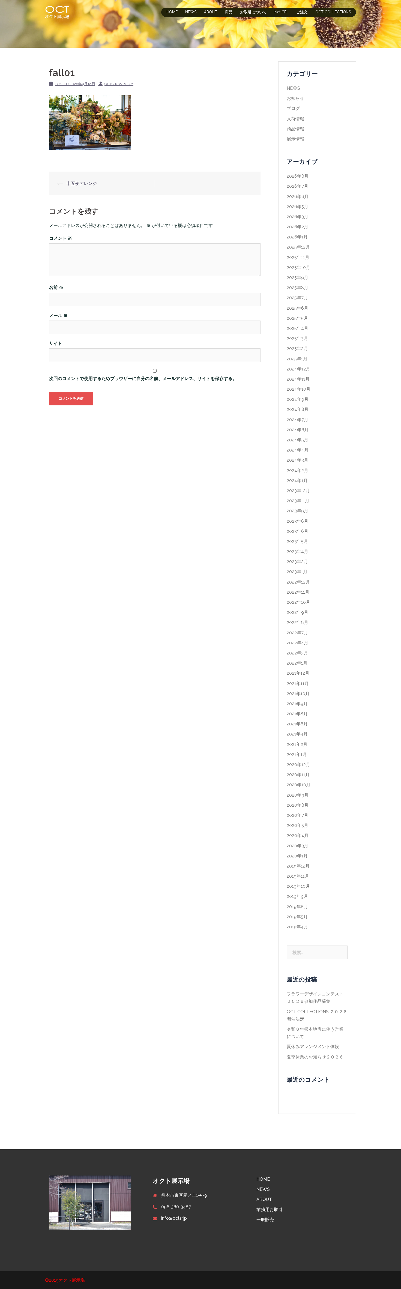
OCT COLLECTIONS (333, 12)
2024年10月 (298, 389)
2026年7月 (297, 186)
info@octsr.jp (174, 1218)
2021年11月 (298, 683)
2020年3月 (297, 845)
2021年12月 (298, 673)
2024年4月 (298, 450)
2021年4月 (297, 734)
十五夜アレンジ (81, 183)
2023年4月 (297, 551)
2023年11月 (298, 500)
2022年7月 (297, 632)
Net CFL (281, 12)
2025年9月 (297, 277)
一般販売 (265, 1219)
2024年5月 (297, 439)
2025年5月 (297, 318)
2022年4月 (297, 642)
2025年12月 (298, 247)
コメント (60, 238)
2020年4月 (298, 835)
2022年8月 (297, 622)
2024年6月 (298, 429)
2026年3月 (297, 216)
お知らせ (295, 98)
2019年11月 (298, 876)
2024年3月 (297, 460)
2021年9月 (297, 703)
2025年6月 (297, 308)
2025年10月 (298, 267)
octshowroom (118, 84)
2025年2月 (297, 348)
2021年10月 (298, 693)
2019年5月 (297, 916)
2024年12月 (298, 369)
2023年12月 (298, 490)
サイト (55, 343)
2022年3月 (297, 653)
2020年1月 (297, 856)
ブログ (293, 108)
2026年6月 (298, 196)
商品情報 (295, 128)
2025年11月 (298, 257)
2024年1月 (297, 480)
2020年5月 (297, 825)
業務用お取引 (269, 1209)
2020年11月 (298, 774)
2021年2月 (297, 744)
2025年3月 (297, 338)
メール (58, 315)
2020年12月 (298, 764)
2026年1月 (297, 237)
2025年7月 (297, 297)
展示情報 (295, 139)
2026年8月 (298, 176)
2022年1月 (297, 663)
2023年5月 (297, 541)
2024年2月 (297, 470)
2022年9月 (297, 612)
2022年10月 (298, 602)
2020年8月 (298, 805)
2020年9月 (298, 795)
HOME (172, 12)
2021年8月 (297, 713)
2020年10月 (298, 784)
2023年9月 (297, 510)
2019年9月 (297, 896)
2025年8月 (297, 287)
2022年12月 (298, 582)
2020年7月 (297, 815)
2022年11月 (298, 592)
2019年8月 (297, 906)
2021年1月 (297, 754)
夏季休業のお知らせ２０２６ (315, 1057)
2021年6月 (297, 723)
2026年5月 (297, 206)
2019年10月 (298, 886)
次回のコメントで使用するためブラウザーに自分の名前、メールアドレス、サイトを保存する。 (143, 378)
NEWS (190, 12)
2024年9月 (298, 399)
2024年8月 (298, 409)
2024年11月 (298, 379)
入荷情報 (295, 118)
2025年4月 (297, 328)
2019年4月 (297, 926)
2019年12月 (298, 866)
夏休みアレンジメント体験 (313, 1046)
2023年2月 (297, 561)
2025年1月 (297, 358)
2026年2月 (297, 226)
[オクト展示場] (57, 11)
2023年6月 (297, 531)
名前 (56, 287)
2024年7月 (297, 419)
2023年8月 (297, 521)
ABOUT (210, 12)
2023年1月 (297, 571)
